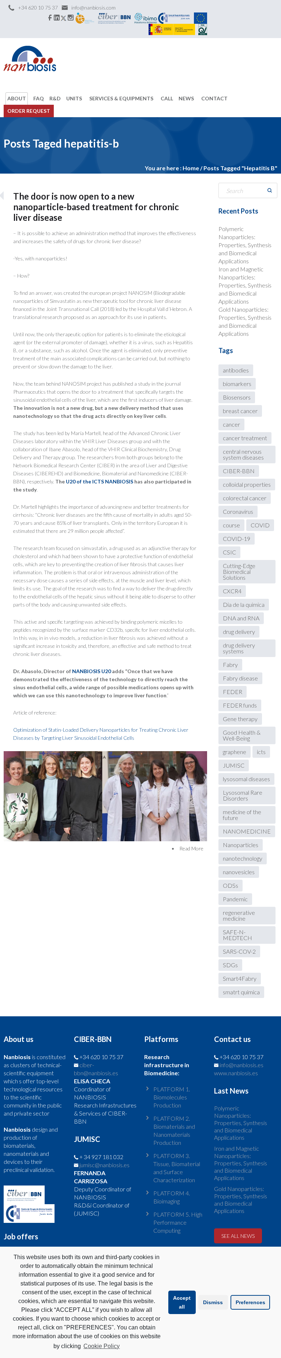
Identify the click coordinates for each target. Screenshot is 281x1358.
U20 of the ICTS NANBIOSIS (100, 481)
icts (261, 751)
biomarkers (237, 383)
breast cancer (240, 410)
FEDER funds (240, 705)
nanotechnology (242, 858)
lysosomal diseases (246, 778)
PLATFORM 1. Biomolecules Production (171, 1097)
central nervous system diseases (243, 454)
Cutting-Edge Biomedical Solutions (239, 571)
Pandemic (235, 898)
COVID (260, 525)
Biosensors (237, 397)
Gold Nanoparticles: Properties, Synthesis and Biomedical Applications (240, 1199)
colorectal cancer (244, 497)
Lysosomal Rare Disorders (242, 795)
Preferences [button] (250, 1302)
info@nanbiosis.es (241, 1064)
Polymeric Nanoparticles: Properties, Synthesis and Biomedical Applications (244, 244)
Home (191, 167)
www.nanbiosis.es (236, 1072)
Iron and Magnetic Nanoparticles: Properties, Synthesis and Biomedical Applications (244, 285)
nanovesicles (239, 871)
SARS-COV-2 (239, 951)
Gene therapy (240, 718)
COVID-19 (236, 538)
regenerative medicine (239, 915)
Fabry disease (240, 678)
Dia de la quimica (244, 604)
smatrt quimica (241, 991)
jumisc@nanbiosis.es (104, 1164)
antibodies (236, 370)
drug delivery (239, 631)
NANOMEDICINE (247, 831)
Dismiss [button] (213, 1302)
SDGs (230, 964)
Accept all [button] (182, 1302)
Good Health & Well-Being (242, 735)
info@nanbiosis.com (93, 7)
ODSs (230, 885)
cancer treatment (245, 437)
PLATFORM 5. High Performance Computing (177, 1222)
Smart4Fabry (239, 978)
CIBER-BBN (239, 470)
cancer (231, 424)
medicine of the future (242, 814)
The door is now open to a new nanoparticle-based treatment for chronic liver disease (96, 207)
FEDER (232, 691)
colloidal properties (247, 484)
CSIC (229, 552)
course (231, 525)
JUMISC (233, 765)
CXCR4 (232, 590)
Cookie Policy (101, 1346)
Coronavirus (238, 511)
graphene (234, 751)
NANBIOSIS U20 (91, 671)
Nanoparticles (240, 844)
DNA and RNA (241, 618)
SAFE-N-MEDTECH (237, 934)
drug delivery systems (239, 648)
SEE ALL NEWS (238, 1236)
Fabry (230, 664)
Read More (191, 848)
